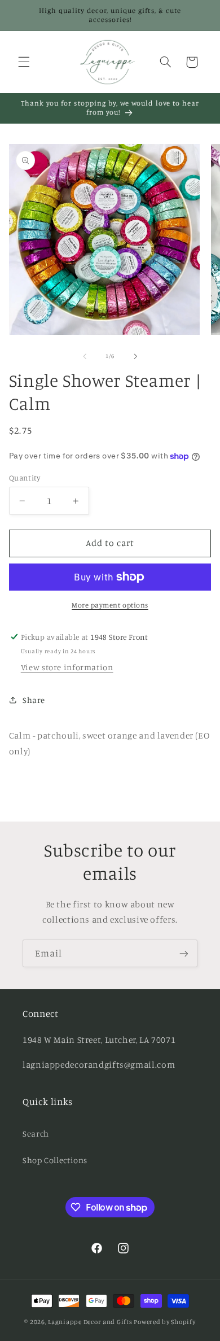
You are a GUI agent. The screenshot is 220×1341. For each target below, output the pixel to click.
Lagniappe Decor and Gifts (90, 1322)
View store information (67, 667)
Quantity (24, 477)
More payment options (110, 605)
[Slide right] (135, 356)
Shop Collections (55, 1160)
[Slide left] (84, 356)
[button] (24, 62)
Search (36, 1133)
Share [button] (34, 700)
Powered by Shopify (164, 1322)
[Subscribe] (184, 953)
